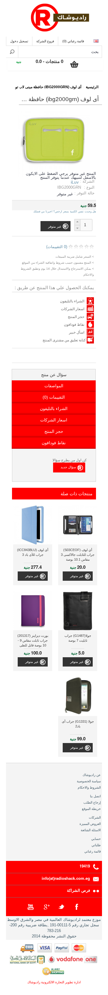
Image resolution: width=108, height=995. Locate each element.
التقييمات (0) (54, 397)
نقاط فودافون (74, 324)
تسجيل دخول (19, 41)
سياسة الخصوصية (89, 781)
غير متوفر (76, 576)
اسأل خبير (76, 332)
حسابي (96, 839)
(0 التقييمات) (56, 246)
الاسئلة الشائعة (91, 830)
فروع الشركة (45, 41)
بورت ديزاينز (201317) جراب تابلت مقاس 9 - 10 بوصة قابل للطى (32, 640)
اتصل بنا (95, 796)
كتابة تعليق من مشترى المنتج (65, 340)
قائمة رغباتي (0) (73, 41)
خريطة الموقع (91, 809)
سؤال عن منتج (54, 374)
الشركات (95, 817)
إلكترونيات (89, 83)
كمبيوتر (32, 83)
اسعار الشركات (72, 309)
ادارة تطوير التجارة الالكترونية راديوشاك (54, 982)
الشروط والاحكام (89, 787)
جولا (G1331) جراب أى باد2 (78, 724)
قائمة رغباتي (92, 851)
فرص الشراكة (78, 890)
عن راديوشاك (91, 775)
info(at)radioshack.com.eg (66, 878)
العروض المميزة (90, 824)
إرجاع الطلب (92, 802)
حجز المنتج (76, 317)
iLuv (75, 182)
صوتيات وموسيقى (60, 83)
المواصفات (53, 385)
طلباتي (96, 845)
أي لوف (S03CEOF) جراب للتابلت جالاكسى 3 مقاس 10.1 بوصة (77, 554)
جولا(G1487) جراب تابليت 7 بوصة (77, 638)
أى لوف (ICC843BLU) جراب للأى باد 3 (32, 552)
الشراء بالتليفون (72, 301)
